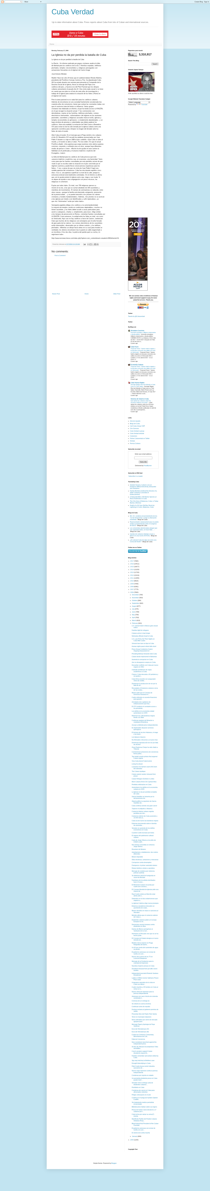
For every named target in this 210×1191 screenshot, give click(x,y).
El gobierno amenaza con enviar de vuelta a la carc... (143, 953)
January (135, 1136)
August (134, 606)
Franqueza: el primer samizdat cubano (144, 865)
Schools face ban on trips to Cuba (143, 643)
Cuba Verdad (73, 12)
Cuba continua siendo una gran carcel (144, 806)
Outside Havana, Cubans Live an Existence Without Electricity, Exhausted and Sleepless (143, 486)
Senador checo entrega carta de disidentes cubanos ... (142, 1083)
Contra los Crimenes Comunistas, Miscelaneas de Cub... (143, 1035)
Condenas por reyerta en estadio (142, 1075)
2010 (132, 581)
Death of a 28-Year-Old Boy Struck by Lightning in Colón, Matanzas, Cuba (142, 506)
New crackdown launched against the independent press (144, 1043)
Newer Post (56, 294)
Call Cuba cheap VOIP (137, 426)
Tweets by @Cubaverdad (136, 316)
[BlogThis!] (90, 244)
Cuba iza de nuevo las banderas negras (145, 821)
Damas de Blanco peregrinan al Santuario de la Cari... (142, 930)
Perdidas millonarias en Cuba (141, 784)
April (133, 617)
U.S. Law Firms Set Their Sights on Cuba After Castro (143, 640)
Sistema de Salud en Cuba (140, 399)
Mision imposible (137, 857)
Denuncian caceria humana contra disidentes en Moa (143, 925)
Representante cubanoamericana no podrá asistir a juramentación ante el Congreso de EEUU (144, 523)
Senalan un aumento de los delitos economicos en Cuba (143, 829)
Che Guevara (134, 428)
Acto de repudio (135, 421)
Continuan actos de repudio (141, 1006)
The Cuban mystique (138, 771)
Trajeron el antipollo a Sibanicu (142, 809)
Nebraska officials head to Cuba (142, 636)
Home (52, 44)
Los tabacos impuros (138, 737)
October (135, 600)
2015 (132, 567)
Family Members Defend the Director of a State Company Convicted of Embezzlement (143, 492)
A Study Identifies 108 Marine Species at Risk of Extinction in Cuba (143, 497)
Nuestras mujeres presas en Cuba (143, 966)
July (133, 609)
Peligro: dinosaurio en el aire (141, 1095)
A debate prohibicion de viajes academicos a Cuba (142, 670)
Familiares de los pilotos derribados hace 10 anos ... (143, 881)
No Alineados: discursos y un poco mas (145, 740)
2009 (132, 584)
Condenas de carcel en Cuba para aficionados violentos (143, 1091)
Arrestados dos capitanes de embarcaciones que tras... (141, 703)
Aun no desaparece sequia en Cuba (144, 662)
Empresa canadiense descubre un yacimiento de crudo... (143, 907)
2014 (132, 569)
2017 (132, 561)
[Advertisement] (86, 275)
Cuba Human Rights (137, 383)
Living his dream (137, 764)
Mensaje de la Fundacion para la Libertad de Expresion (142, 962)
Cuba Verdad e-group (137, 431)
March (134, 620)
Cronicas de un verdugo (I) (140, 1001)
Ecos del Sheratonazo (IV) (140, 1029)
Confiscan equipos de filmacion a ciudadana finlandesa (143, 721)
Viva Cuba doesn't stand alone (142, 761)
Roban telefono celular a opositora (143, 868)
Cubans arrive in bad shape (141, 633)
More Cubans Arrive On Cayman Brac (144, 782)
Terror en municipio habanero (141, 1017)
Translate (144, 104)
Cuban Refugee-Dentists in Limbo (143, 779)
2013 (132, 572)
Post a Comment (60, 255)
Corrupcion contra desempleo (141, 862)
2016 (132, 564)
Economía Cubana (137, 365)
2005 (132, 1140)
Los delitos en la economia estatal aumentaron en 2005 (143, 712)
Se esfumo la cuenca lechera (141, 1004)
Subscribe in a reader (135, 476)
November (135, 598)
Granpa (132, 441)
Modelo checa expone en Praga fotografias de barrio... (142, 943)
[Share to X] (93, 244)
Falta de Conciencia (138, 1039)
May (133, 615)
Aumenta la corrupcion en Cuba (142, 659)
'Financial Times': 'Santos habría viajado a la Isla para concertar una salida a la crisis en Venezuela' (143, 350)
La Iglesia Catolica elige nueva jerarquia (145, 903)
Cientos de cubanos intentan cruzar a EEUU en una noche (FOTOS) (142, 535)
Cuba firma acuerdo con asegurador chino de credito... (144, 680)
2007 (132, 589)
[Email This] (88, 244)
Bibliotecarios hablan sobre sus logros (144, 1107)
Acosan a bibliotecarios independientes (145, 725)
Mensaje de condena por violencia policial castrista (143, 872)
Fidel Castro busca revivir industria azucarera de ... (143, 1067)
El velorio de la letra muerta (141, 1133)
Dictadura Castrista (137, 330)
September (136, 603)
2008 (132, 586)
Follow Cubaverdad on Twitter (140, 438)
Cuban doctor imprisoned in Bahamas (144, 656)
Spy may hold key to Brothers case (143, 1060)
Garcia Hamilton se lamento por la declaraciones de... (143, 797)
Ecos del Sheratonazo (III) (140, 1032)
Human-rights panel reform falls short (144, 646)
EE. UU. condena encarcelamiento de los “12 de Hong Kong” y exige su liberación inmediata (143, 517)
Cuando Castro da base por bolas (143, 833)
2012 (132, 575)
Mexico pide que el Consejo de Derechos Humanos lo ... (142, 693)
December (135, 595)
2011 (132, 578)
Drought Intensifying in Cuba (141, 1063)
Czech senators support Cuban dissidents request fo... (142, 1052)
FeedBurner (148, 465)
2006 (132, 592)
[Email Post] (84, 244)
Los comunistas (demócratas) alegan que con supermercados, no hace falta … (143, 529)
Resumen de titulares (139, 849)
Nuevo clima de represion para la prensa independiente (143, 992)
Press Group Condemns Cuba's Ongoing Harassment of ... (142, 650)
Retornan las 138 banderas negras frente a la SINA (143, 716)
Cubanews (133, 436)
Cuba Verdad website (137, 433)
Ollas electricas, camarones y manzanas (145, 860)
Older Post (116, 294)
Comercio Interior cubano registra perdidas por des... (143, 812)
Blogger (113, 1163)
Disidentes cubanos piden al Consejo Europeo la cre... (144, 920)
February (135, 623)
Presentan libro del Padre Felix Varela (144, 1014)
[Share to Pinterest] (97, 244)
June (134, 612)
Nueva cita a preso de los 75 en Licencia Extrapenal (142, 957)
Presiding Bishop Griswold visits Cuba (144, 654)
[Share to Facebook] (95, 244)
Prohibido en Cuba (138, 1087)
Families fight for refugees (140, 630)
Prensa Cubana (135, 443)
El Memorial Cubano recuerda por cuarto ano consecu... (143, 885)
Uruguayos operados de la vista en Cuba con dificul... (143, 983)
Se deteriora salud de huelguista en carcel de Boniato (143, 876)
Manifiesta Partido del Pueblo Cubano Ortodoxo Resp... (144, 1119)
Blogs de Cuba (135, 423)
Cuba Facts (135, 347)
